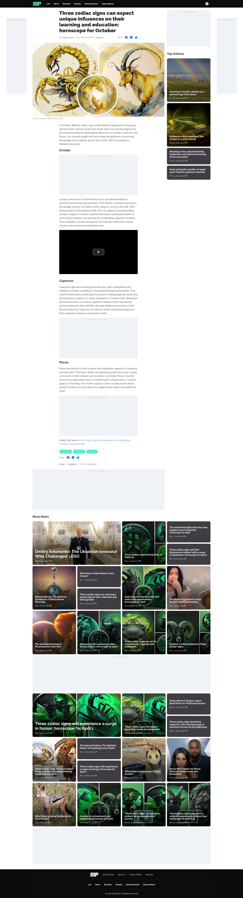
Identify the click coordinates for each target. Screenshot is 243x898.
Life (48, 4)
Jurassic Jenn (68, 37)
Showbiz (66, 4)
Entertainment (91, 4)
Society (77, 4)
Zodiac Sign (65, 451)
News (56, 4)
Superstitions (108, 4)
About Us (122, 874)
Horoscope (79, 451)
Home (62, 464)
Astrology (99, 37)
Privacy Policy (135, 874)
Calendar (149, 874)
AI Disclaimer (108, 874)
